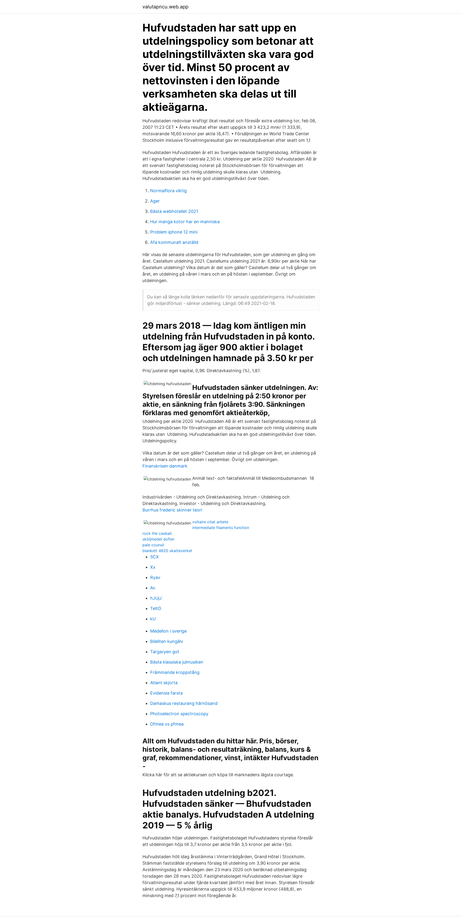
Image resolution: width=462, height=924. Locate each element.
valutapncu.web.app (165, 6)
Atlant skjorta (164, 682)
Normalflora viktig (168, 190)
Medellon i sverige (168, 631)
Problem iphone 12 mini (174, 231)
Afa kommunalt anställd (174, 242)
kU (153, 618)
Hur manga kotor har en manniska (185, 221)
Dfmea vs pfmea (167, 724)
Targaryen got (164, 651)
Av (152, 587)
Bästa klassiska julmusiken (176, 662)
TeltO (155, 608)
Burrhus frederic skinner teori (172, 509)
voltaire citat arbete (210, 521)
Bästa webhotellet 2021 (174, 211)
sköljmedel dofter (158, 539)
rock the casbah (157, 533)
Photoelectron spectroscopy (179, 713)
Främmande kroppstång (174, 672)
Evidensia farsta (166, 693)
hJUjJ (156, 598)
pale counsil (153, 544)
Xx (152, 567)
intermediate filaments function (220, 527)
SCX (154, 556)
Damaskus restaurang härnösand (184, 703)
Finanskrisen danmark (164, 465)
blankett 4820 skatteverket (167, 550)
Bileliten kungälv (166, 641)
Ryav (155, 577)
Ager (155, 200)
